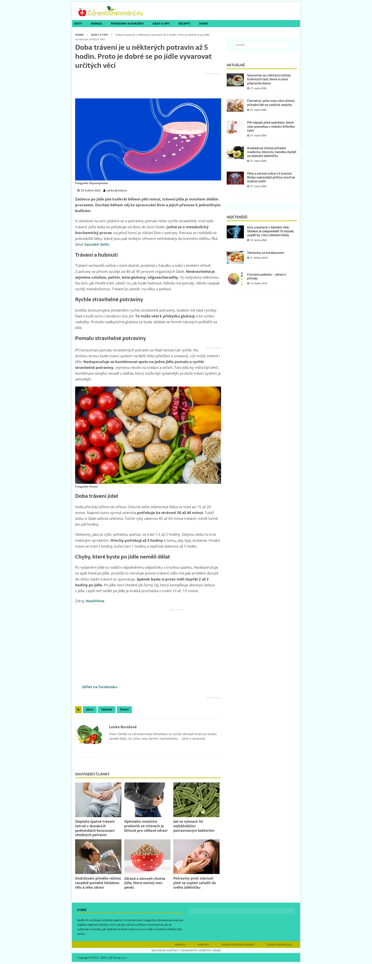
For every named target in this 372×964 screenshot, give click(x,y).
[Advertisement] (148, 85)
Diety (78, 23)
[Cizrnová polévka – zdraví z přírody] (235, 279)
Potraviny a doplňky (127, 23)
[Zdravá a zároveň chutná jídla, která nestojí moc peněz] (147, 856)
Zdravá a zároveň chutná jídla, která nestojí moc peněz (144, 883)
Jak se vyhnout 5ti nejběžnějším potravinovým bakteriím (193, 826)
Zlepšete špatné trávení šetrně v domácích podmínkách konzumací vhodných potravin (95, 828)
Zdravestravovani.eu (170, 920)
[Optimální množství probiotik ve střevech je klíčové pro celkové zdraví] (147, 799)
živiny (124, 709)
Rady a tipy (161, 23)
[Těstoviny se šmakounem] (235, 257)
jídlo (89, 709)
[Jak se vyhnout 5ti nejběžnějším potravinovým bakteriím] (196, 799)
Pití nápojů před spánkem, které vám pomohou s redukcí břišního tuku (271, 126)
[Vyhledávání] (261, 45)
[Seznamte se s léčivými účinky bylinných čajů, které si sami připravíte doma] (235, 79)
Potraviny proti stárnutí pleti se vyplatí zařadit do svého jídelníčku (194, 883)
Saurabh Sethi (96, 244)
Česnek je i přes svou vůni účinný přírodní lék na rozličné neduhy (271, 102)
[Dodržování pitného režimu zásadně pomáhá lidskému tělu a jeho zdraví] (98, 856)
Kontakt (203, 944)
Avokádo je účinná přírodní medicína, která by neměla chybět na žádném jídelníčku (271, 152)
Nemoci (96, 23)
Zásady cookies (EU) (279, 944)
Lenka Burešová (123, 727)
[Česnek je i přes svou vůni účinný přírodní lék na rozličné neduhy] (235, 105)
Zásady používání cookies (238, 944)
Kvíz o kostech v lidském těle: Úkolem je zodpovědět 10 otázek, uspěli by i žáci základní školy (270, 231)
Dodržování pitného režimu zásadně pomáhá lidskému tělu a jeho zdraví (98, 883)
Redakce (180, 944)
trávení (106, 709)
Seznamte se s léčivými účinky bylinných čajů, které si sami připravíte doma (269, 79)
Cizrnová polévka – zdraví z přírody (266, 276)
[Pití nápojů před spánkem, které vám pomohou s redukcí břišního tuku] (235, 127)
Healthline (95, 600)
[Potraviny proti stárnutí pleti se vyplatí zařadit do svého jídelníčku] (196, 856)
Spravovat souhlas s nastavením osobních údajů (186, 950)
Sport (203, 23)
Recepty (184, 23)
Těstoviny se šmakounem (265, 252)
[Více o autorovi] (193, 738)
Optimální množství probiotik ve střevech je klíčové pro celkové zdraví (145, 826)
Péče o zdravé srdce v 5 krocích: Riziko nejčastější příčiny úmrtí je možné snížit (271, 177)
